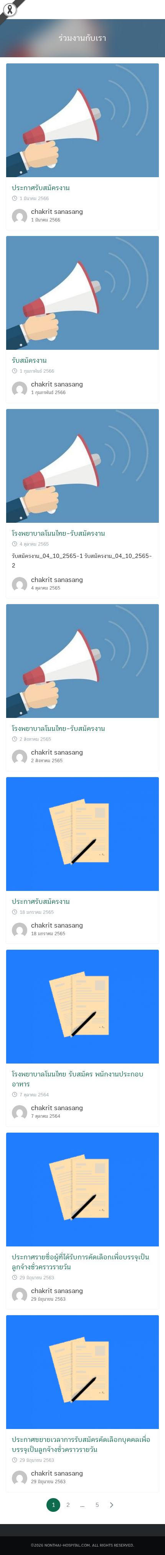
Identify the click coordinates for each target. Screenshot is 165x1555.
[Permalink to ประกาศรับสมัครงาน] (82, 120)
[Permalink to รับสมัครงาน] (82, 292)
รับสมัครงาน (29, 360)
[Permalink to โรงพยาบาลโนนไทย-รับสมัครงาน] (82, 465)
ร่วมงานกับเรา (82, 38)
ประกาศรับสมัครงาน (41, 188)
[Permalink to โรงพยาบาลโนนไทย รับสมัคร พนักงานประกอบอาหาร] (82, 1006)
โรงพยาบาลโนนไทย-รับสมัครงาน (58, 533)
